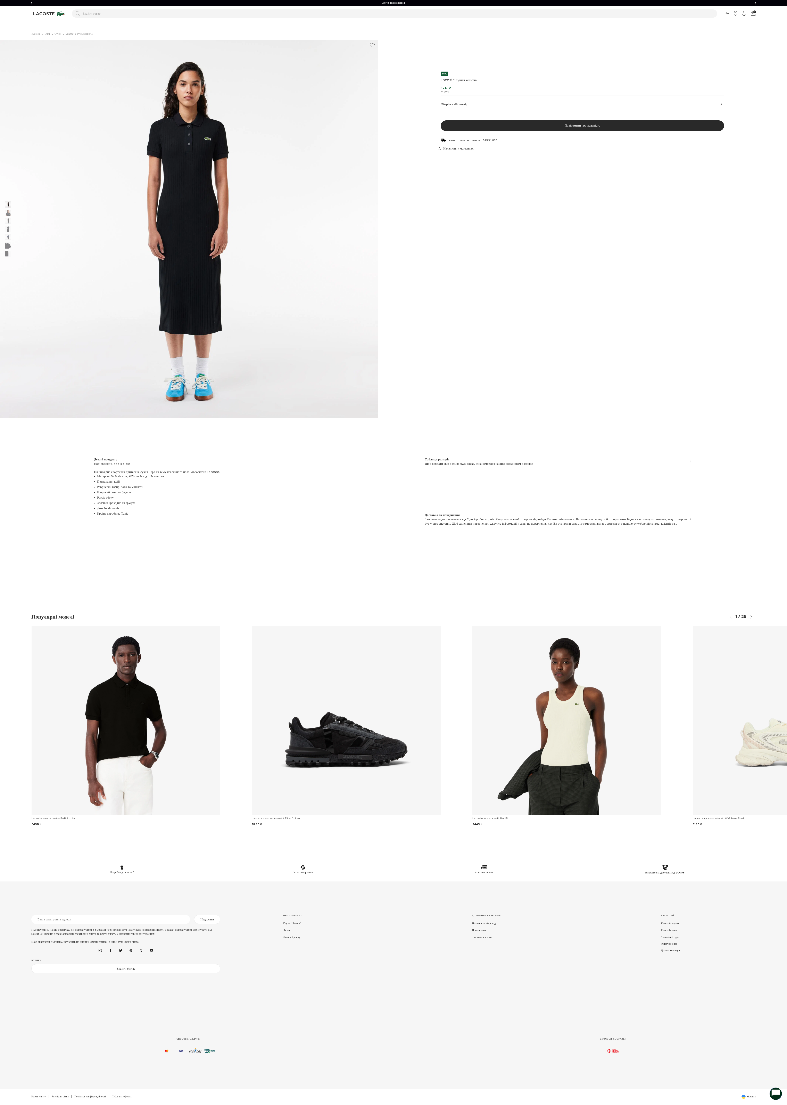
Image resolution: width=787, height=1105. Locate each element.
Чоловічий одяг (670, 937)
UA (727, 13)
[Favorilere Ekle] (372, 45)
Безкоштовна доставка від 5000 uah (472, 140)
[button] (31, 3)
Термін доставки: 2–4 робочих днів (393, 2)
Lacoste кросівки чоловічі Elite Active (276, 818)
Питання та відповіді (484, 923)
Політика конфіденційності (90, 1096)
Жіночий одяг (669, 944)
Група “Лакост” (292, 923)
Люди (286, 930)
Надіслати (207, 919)
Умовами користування (109, 929)
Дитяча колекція (670, 950)
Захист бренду (291, 937)
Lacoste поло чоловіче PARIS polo (53, 818)
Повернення (479, 930)
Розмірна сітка (60, 1096)
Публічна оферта (122, 1096)
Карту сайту (38, 1096)
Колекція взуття (670, 923)
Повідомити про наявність (582, 125)
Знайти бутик (126, 968)
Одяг (47, 34)
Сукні (58, 34)
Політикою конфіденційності (146, 929)
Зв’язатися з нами (482, 937)
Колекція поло (669, 930)
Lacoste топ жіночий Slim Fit (490, 818)
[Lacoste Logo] (49, 13)
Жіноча (36, 34)
